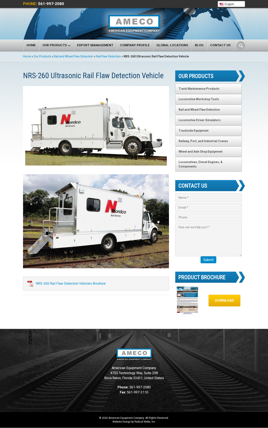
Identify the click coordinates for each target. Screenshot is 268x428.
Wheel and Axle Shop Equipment (201, 151)
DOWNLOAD (224, 300)
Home (31, 45)
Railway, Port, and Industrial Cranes (203, 141)
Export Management (95, 45)
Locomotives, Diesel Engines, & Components (201, 164)
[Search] (241, 45)
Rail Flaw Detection (108, 56)
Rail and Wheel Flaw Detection (73, 56)
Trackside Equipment (194, 130)
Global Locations (172, 45)
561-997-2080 (51, 3)
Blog (199, 45)
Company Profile (135, 45)
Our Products (55, 45)
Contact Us (220, 45)
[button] (231, 4)
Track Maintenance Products (199, 88)
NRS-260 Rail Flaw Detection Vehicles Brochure (71, 283)
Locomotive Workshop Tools (199, 99)
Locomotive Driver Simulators (200, 120)
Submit (208, 260)
